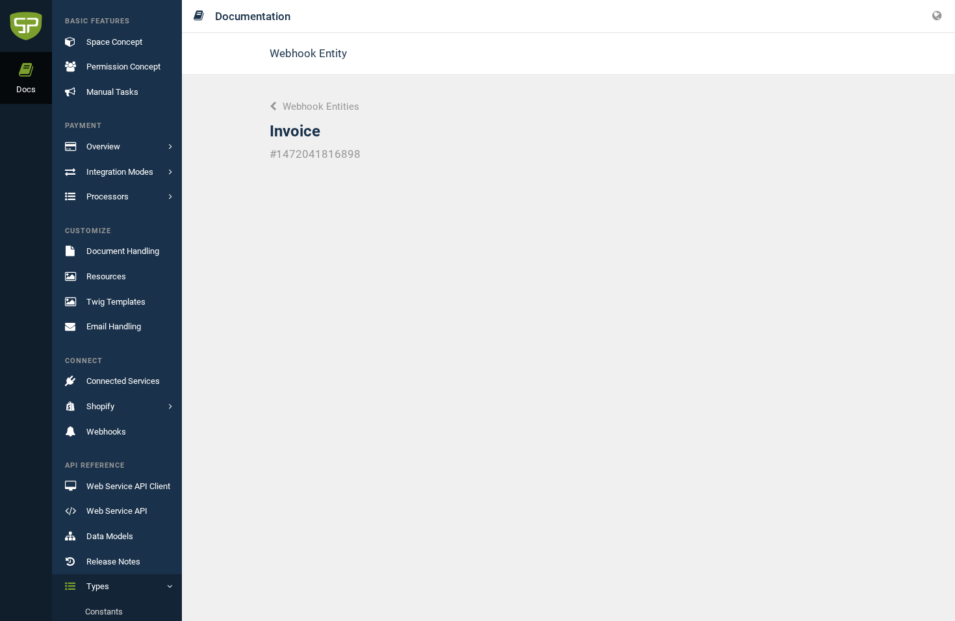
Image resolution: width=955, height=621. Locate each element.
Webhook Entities (319, 106)
